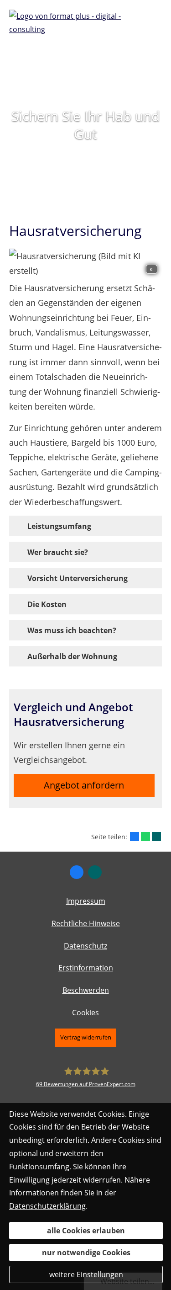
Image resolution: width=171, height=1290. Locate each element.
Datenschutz (85, 946)
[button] (59, 525)
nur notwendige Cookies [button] (86, 1252)
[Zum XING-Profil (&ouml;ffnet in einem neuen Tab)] (95, 872)
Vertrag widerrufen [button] (85, 1037)
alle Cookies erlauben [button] (86, 1231)
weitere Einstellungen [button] (86, 1274)
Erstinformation (85, 968)
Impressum (85, 901)
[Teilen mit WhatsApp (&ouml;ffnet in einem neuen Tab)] (145, 836)
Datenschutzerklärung (47, 1206)
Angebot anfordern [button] (84, 785)
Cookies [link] (85, 1012)
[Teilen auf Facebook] (134, 836)
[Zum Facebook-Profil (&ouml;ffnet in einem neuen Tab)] (76, 872)
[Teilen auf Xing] (156, 836)
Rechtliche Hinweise (86, 923)
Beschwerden (85, 990)
